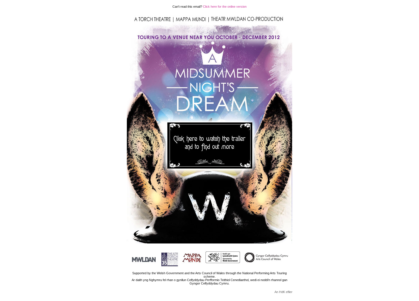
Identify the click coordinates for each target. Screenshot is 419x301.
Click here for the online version (225, 6)
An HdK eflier (283, 292)
